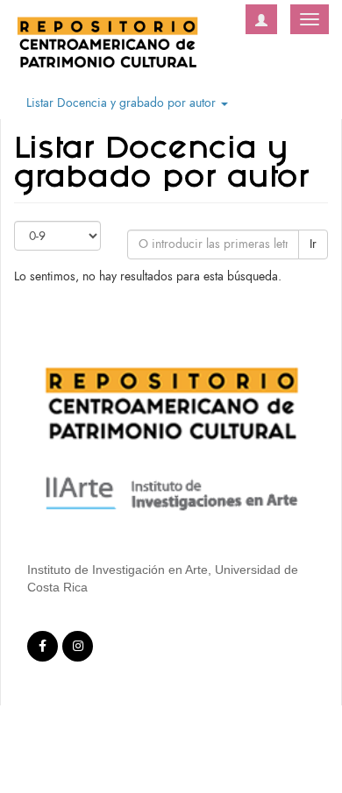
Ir (313, 244)
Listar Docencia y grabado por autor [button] (122, 103)
